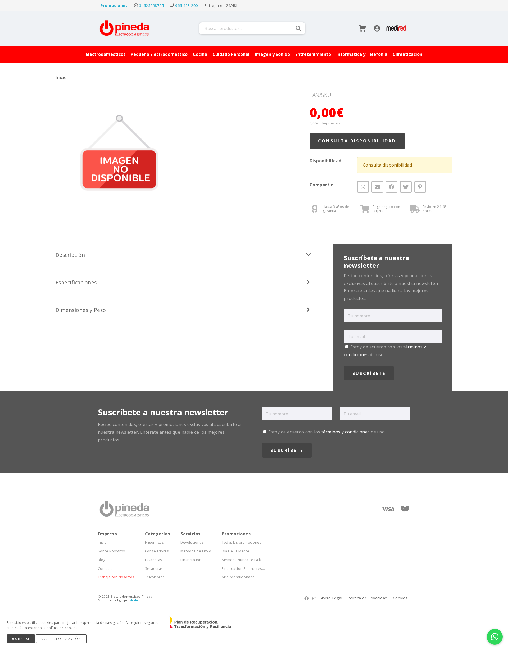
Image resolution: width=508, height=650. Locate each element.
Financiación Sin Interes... (243, 568)
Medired (135, 600)
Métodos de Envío (195, 551)
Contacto (105, 568)
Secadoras (154, 568)
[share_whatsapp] (363, 186)
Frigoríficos (154, 542)
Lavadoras (153, 560)
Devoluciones (192, 542)
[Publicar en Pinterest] (420, 186)
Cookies (400, 597)
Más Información (61, 638)
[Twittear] (406, 186)
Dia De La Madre (235, 551)
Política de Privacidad (367, 597)
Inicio (61, 77)
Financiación (190, 560)
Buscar (298, 28)
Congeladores (157, 551)
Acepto (21, 638)
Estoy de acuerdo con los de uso (326, 432)
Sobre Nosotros (111, 551)
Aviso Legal (331, 597)
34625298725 (151, 5)
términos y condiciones (345, 432)
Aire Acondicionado (238, 577)
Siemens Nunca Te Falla (242, 560)
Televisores (155, 577)
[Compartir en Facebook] (391, 186)
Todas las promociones (241, 542)
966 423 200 (186, 5)
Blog (101, 560)
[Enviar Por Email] (377, 186)
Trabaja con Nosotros (116, 577)
